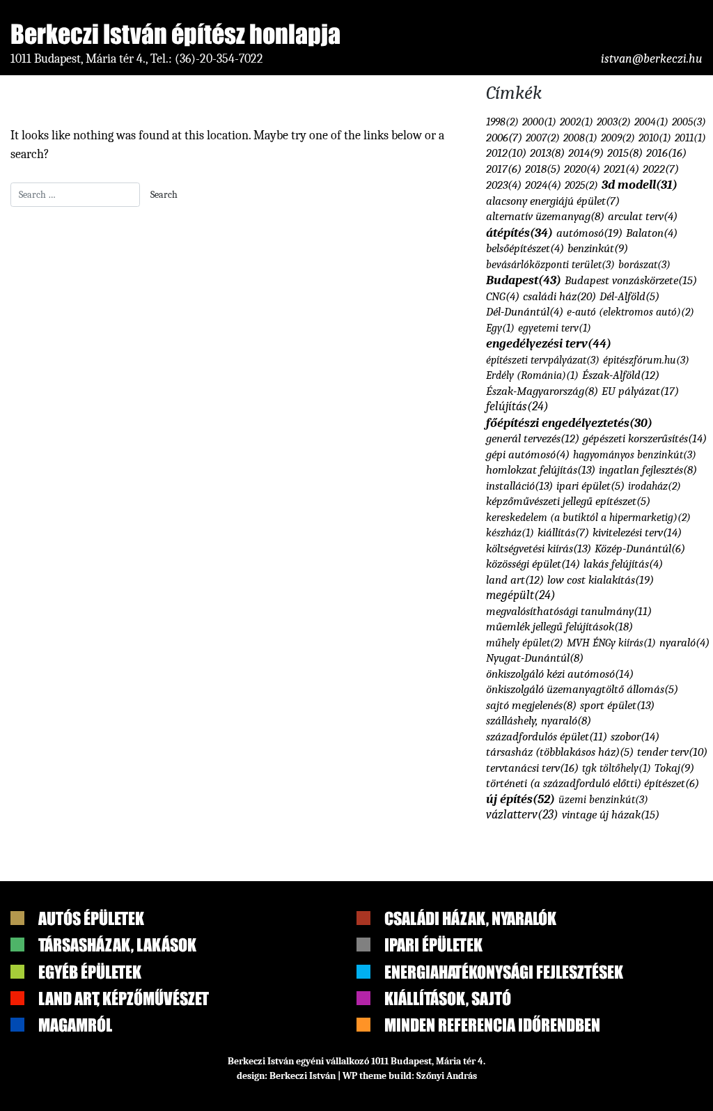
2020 (582, 169)
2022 (661, 169)
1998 (502, 121)
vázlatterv (522, 814)
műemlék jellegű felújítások (559, 626)
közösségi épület (533, 563)
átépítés (519, 233)
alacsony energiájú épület (553, 201)
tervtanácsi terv (532, 768)
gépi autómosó (528, 454)
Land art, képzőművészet (123, 998)
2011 (690, 138)
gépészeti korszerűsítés (645, 438)
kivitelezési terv (637, 532)
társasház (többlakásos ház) (560, 752)
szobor (635, 736)
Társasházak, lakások (117, 945)
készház (510, 533)
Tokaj (674, 768)
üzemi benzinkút (603, 799)
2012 (506, 153)
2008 (580, 138)
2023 (504, 185)
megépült (521, 595)
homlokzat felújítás (540, 469)
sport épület (617, 705)
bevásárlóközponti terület (550, 264)
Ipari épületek (433, 945)
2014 (586, 153)
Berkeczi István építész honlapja (175, 34)
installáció (519, 485)
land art (515, 579)
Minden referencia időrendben (492, 1025)
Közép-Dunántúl (640, 548)
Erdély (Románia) (532, 375)
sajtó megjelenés (531, 705)
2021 (621, 169)
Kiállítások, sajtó (447, 998)
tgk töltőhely (616, 768)
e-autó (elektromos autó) (630, 311)
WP (350, 1076)
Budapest (523, 280)
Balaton (651, 233)
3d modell (639, 185)
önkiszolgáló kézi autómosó (560, 674)
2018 (543, 169)
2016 (666, 153)
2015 (625, 153)
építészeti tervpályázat (543, 359)
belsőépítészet (525, 248)
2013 (547, 153)
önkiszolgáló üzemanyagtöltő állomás (582, 689)
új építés (520, 799)
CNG (502, 296)
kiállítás (563, 532)
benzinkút (597, 248)
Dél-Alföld (629, 296)
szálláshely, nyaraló (538, 720)
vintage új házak (610, 814)
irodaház (654, 485)
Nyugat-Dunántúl (534, 658)
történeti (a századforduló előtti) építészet (592, 783)
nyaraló (684, 642)
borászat (644, 264)
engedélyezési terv (548, 343)
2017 (504, 169)
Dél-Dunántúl (524, 311)
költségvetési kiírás (538, 548)
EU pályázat (640, 391)
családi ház (559, 296)
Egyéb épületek (89, 972)
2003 (614, 121)
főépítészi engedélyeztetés (569, 423)
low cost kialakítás (600, 579)
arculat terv (642, 216)
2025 (581, 185)
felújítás (517, 406)
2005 (689, 121)
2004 (651, 122)
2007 (543, 137)
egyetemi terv (554, 328)
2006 (504, 137)
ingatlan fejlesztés (648, 469)
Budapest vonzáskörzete (631, 280)
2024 (543, 185)
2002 (576, 122)
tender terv (672, 752)
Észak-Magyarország (542, 391)
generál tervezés (532, 438)
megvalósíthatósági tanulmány (569, 611)
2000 (539, 122)
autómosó (589, 233)
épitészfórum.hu (646, 359)
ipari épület (590, 485)
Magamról (75, 1025)
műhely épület (524, 642)
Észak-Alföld (620, 375)
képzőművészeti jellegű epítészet (568, 501)
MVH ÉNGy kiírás (611, 643)
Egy (500, 328)
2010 (654, 138)
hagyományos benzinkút (634, 454)
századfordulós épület (546, 736)
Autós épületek (91, 918)
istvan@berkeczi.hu (652, 59)
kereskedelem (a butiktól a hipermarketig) (588, 517)
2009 (618, 137)
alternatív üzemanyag (545, 216)
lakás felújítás (623, 563)
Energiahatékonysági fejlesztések (503, 972)
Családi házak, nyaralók (470, 918)
